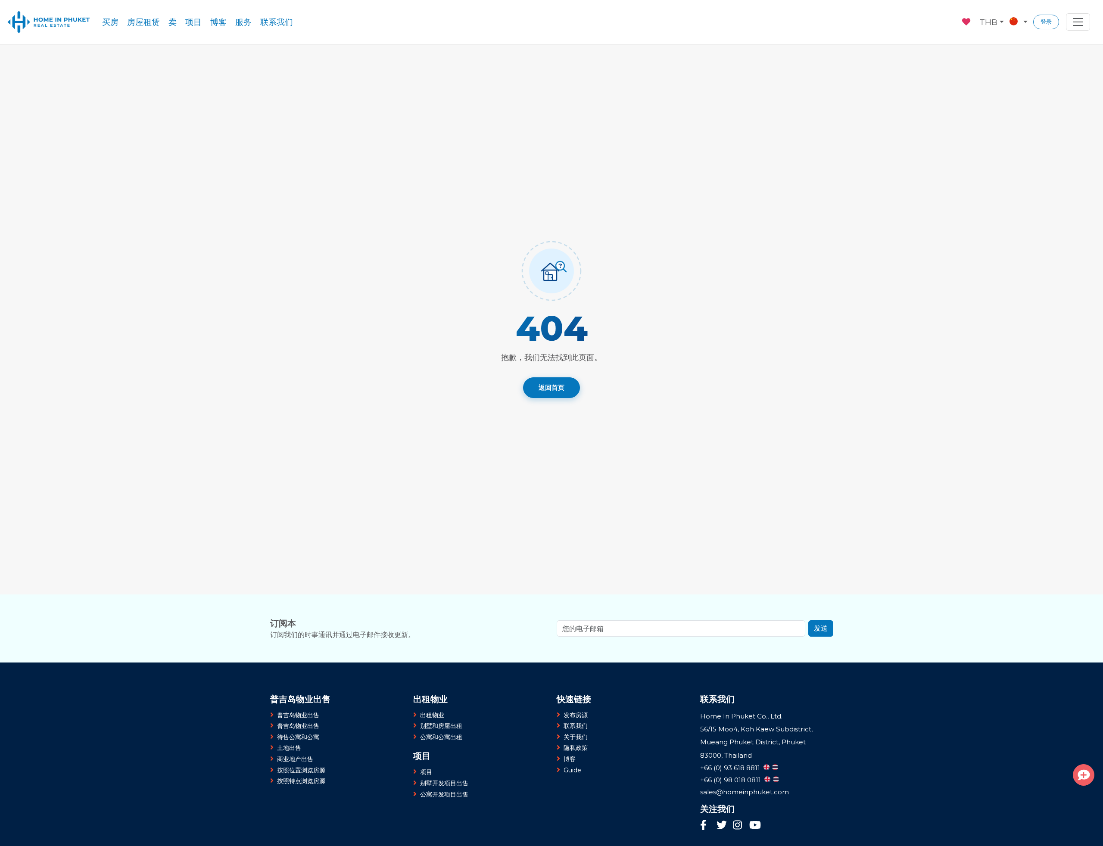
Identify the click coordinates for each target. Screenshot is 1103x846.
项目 (193, 22)
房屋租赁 (143, 22)
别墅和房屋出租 (441, 726)
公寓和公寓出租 (441, 737)
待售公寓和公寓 (298, 737)
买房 (110, 22)
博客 (218, 22)
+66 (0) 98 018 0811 (730, 780)
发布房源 (576, 715)
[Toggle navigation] (1078, 22)
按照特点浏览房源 (301, 781)
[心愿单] (967, 20)
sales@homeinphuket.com (744, 792)
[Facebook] (706, 826)
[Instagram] (739, 826)
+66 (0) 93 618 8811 (730, 768)
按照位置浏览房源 (301, 770)
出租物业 (432, 715)
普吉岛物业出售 (298, 715)
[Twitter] (723, 826)
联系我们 (276, 22)
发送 (821, 628)
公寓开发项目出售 (444, 794)
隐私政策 (576, 748)
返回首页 (551, 387)
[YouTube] (755, 826)
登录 (1046, 22)
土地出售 (289, 748)
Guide (572, 770)
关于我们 (576, 737)
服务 (243, 22)
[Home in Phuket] (49, 22)
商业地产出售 (295, 759)
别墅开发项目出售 (444, 783)
